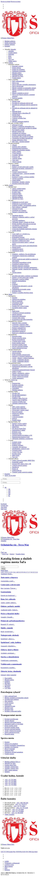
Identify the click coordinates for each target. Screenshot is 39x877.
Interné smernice (17, 314)
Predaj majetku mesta (18, 343)
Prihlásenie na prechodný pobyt (21, 204)
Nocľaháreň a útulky (18, 130)
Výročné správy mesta (18, 341)
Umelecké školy (17, 116)
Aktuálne (11, 51)
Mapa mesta (15, 175)
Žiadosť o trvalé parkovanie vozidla (22, 167)
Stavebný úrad (9, 709)
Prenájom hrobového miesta (20, 183)
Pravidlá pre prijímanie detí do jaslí (22, 103)
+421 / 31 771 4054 (19, 806)
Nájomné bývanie (17, 125)
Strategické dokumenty (19, 316)
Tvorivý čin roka (17, 452)
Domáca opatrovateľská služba (21, 135)
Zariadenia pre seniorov (19, 133)
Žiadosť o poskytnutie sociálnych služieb (24, 128)
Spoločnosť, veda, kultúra (11, 642)
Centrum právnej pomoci (19, 465)
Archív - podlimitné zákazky (20, 360)
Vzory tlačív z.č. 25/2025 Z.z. (21, 234)
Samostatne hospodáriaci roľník (21, 262)
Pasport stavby (16, 247)
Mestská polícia (16, 73)
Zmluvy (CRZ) (16, 371)
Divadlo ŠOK (16, 396)
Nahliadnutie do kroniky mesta (21, 289)
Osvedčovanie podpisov (12, 699)
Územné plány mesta (18, 318)
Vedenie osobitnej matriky (20, 227)
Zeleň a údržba (16, 152)
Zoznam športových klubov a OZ (22, 435)
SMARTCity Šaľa (17, 76)
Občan (11, 63)
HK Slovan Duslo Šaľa (19, 425)
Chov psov (15, 160)
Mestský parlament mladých (20, 121)
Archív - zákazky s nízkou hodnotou (23, 358)
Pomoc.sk (15, 469)
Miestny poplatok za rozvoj (20, 93)
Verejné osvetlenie (17, 178)
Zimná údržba (16, 180)
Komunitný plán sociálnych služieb (22, 136)
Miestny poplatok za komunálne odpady (24, 88)
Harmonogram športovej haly (21, 437)
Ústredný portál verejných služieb (22, 472)
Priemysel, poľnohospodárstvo (13, 621)
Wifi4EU (7, 772)
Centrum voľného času (19, 118)
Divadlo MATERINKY (19, 395)
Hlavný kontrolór (17, 301)
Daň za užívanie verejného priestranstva (24, 84)
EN (9, 491)
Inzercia (14, 418)
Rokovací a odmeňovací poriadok (22, 333)
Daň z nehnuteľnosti (18, 81)
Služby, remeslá (7, 628)
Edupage (14, 120)
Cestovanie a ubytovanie (10, 585)
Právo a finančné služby (10, 614)
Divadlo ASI (16, 393)
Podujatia (11, 54)
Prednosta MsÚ (16, 193)
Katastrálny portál (17, 462)
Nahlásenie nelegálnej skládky (21, 150)
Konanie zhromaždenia (19, 281)
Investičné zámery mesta (19, 308)
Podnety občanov (10, 44)
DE (9, 494)
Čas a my (11, 59)
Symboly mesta (16, 442)
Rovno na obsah (6, 1)
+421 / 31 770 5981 (10, 780)
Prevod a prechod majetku (20, 346)
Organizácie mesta (17, 303)
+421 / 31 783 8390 (17, 813)
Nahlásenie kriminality (19, 71)
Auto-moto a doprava (9, 577)
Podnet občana (16, 68)
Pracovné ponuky (17, 412)
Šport (10, 58)
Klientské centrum (17, 66)
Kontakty (7, 46)
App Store (26, 851)
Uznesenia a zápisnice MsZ (20, 324)
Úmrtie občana (16, 230)
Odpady (14, 145)
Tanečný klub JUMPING (19, 400)
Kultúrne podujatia (17, 385)
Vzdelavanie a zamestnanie (11, 664)
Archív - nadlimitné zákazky (20, 361)
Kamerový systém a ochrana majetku (23, 177)
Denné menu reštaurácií (19, 408)
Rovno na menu (15, 1)
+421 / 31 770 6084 (18, 811)
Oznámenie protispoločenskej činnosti (23, 370)
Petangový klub (16, 433)
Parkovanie (15, 165)
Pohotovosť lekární (18, 413)
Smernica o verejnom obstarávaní (22, 356)
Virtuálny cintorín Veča (11, 768)
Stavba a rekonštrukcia (10, 657)
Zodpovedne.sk (16, 470)
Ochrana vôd (16, 157)
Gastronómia (6, 592)
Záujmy (12, 554)
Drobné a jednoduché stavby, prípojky (23, 239)
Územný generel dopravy (19, 172)
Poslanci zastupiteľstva (19, 328)
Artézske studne (17, 158)
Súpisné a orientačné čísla (19, 212)
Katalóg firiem (16, 420)
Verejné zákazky (17, 351)
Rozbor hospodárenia (18, 339)
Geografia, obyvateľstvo (19, 447)
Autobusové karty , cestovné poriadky (23, 173)
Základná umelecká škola (19, 403)
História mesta (16, 443)
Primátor (14, 297)
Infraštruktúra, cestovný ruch (20, 448)
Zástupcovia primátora (18, 299)
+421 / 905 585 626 (22, 803)
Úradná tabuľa (12, 53)
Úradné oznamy (9, 754)
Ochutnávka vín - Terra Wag (15, 545)
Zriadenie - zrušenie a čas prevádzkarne (24, 254)
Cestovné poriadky (17, 417)
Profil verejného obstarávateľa (21, 355)
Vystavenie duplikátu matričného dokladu (24, 229)
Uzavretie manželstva (18, 220)
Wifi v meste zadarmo (18, 407)
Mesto (10, 294)
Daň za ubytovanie (17, 86)
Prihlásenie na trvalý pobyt (20, 202)
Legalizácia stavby (17, 249)
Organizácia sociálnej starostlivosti (22, 138)
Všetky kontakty (9, 814)
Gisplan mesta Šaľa (10, 765)
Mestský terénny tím (18, 131)
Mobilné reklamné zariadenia (20, 266)
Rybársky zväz (16, 432)
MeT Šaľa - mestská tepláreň (20, 141)
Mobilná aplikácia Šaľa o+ (12, 762)
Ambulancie (15, 415)
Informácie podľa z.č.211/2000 (21, 365)
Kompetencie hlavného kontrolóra (22, 319)
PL (9, 496)
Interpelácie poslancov (18, 331)
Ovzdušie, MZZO (17, 155)
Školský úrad (16, 101)
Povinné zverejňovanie (11, 719)
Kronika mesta (16, 454)
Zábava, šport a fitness (9, 650)
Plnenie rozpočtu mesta (19, 338)
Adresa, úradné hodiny (19, 188)
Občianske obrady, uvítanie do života (23, 222)
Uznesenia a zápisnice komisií (21, 326)
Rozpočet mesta (17, 336)
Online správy (12, 61)
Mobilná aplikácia (10, 41)
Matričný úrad (9, 708)
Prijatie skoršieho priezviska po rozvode (24, 224)
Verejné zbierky (16, 272)
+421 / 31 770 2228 (22, 808)
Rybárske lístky (16, 291)
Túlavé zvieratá (16, 162)
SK (9, 489)
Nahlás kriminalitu (10, 43)
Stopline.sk (15, 467)
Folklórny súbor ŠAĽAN (19, 398)
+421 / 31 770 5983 (10, 783)
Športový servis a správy (19, 423)
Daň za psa (15, 83)
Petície (14, 282)
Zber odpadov (9, 701)
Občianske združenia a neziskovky (22, 438)
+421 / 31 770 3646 (18, 809)
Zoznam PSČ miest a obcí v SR (21, 464)
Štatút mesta (15, 311)
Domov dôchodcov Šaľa (19, 140)
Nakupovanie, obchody (10, 635)
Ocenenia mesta (17, 450)
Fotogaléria (15, 388)
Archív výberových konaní (20, 376)
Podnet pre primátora (18, 69)
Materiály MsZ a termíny (19, 323)
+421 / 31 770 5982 (10, 781)
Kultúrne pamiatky (17, 445)
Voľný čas (14, 380)
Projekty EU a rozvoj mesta (20, 306)
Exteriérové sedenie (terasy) (20, 264)
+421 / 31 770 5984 (10, 785)
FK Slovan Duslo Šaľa (19, 428)
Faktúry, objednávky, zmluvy (21, 373)
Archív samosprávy (18, 378)
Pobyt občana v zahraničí (19, 207)
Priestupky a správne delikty (20, 279)
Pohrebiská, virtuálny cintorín (21, 182)
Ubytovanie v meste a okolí (20, 410)
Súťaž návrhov (16, 353)
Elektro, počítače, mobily (10, 606)
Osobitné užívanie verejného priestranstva (24, 267)
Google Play (8, 851)
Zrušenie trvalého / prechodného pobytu (24, 205)
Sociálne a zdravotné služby (13, 711)
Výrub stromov (16, 153)
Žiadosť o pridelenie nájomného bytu (23, 126)
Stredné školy (16, 115)
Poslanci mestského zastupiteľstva (15, 745)
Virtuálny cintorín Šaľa (11, 767)
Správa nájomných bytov (19, 348)
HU (9, 492)
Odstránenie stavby (18, 251)
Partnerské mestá (17, 304)
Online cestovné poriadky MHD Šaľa (23, 460)
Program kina (16, 383)
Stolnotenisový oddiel (18, 430)
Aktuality (13, 49)
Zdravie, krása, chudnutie (11, 671)
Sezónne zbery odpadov (19, 146)
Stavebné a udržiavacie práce (20, 240)
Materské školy (16, 111)
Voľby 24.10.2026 (10, 475)
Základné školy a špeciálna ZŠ (21, 113)
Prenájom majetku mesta (19, 344)
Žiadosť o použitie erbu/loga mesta (22, 292)
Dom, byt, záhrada (8, 599)
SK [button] (6, 487)
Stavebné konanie (17, 235)
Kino (9, 56)
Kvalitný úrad (16, 192)
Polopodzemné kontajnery (20, 148)
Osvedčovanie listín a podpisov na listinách (25, 276)
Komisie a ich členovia (19, 329)
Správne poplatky (17, 98)
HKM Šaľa (15, 427)
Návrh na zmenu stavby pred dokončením (24, 245)
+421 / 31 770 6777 (21, 804)
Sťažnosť (15, 284)
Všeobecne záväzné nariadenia (21, 313)
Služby (11, 185)
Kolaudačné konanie (18, 237)
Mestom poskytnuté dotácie (20, 375)
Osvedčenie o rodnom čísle (20, 225)
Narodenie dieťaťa (17, 215)
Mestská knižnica (17, 386)
